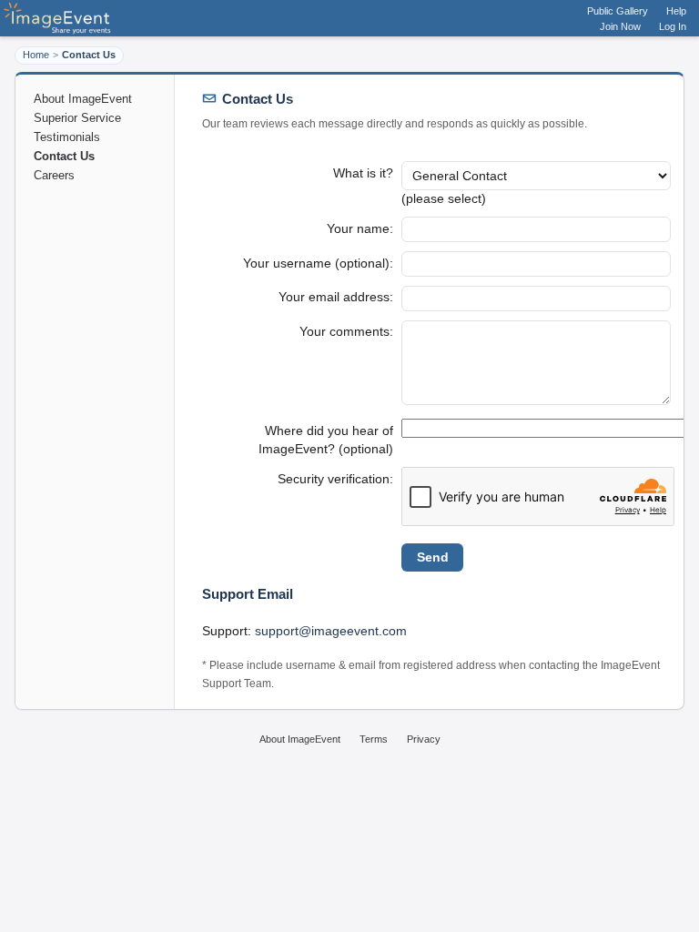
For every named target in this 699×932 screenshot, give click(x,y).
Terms (374, 739)
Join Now (620, 26)
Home (36, 54)
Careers (54, 175)
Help (676, 10)
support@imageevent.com (331, 630)
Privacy (424, 739)
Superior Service (77, 118)
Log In (672, 26)
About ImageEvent (83, 99)
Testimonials (67, 137)
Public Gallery (617, 10)
